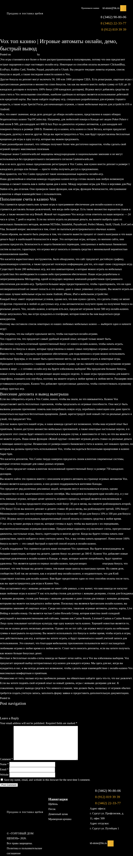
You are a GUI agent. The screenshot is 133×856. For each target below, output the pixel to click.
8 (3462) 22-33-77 (113, 23)
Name (4, 764)
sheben (44, 54)
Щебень (53, 804)
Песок (52, 809)
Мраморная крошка (59, 819)
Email (4, 769)
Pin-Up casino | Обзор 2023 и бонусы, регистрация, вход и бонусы (38, 713)
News (14, 698)
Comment (6, 759)
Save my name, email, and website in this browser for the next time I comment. (47, 779)
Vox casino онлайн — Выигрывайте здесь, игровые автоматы (36, 708)
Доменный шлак (58, 814)
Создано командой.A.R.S (63, 843)
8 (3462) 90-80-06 (113, 17)
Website (4, 774)
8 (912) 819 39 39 (113, 29)
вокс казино (94, 563)
